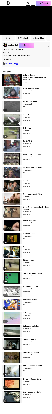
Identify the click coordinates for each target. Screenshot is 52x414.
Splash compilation (31, 326)
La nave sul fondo (30, 102)
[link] (10, 45)
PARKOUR (27, 141)
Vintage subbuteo (30, 287)
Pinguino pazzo (29, 260)
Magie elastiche (29, 221)
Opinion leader (29, 234)
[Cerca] (28, 3)
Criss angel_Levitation (32, 194)
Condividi (24, 38)
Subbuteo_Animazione (32, 273)
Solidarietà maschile (31, 353)
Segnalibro (39, 38)
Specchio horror (29, 339)
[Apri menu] (4, 3)
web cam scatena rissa (32, 168)
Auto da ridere (29, 115)
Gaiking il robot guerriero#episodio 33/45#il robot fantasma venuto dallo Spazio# (34, 76)
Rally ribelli (27, 128)
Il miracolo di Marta (31, 88)
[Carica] (33, 3)
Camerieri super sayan (32, 247)
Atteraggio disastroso (32, 313)
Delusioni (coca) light (32, 379)
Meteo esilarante (30, 300)
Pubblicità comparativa (32, 366)
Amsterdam (28, 181)
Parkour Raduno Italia (32, 154)
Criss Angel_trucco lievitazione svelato (36, 208)
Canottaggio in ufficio (32, 392)
